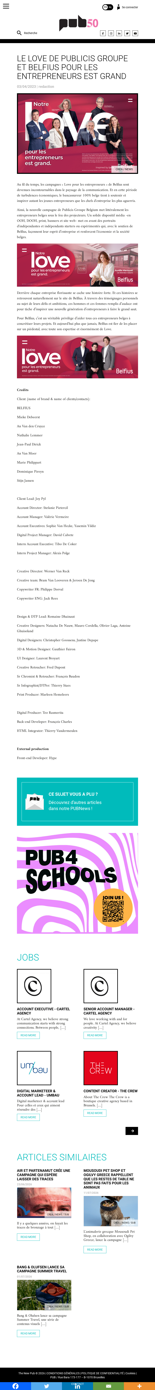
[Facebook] (103, 33)
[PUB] (78, 25)
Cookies (130, 1373)
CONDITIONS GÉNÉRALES (63, 1373)
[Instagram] (111, 33)
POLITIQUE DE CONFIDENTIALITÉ (102, 1373)
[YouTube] (135, 33)
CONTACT (77, 1384)
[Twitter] (127, 33)
